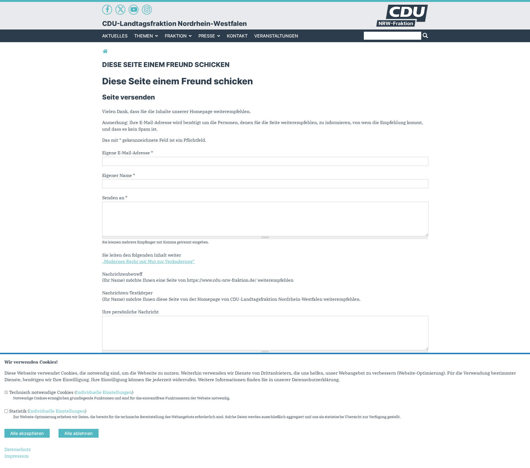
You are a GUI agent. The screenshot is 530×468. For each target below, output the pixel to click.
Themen (143, 36)
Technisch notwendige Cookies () (71, 392)
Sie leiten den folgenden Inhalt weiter (141, 255)
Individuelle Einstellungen (104, 392)
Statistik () (47, 411)
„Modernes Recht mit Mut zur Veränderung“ (148, 261)
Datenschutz (17, 449)
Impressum (16, 456)
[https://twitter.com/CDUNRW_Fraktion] (120, 10)
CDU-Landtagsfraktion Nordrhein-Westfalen (174, 24)
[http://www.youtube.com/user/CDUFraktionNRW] (134, 10)
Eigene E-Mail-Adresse (127, 152)
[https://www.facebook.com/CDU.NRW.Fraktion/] (107, 10)
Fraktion (176, 36)
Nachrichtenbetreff (122, 274)
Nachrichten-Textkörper (127, 292)
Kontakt (237, 36)
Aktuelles (115, 36)
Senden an (114, 197)
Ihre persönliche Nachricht (130, 311)
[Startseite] (402, 8)
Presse (206, 36)
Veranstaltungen (276, 36)
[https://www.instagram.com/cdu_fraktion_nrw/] (147, 10)
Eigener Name (118, 175)
